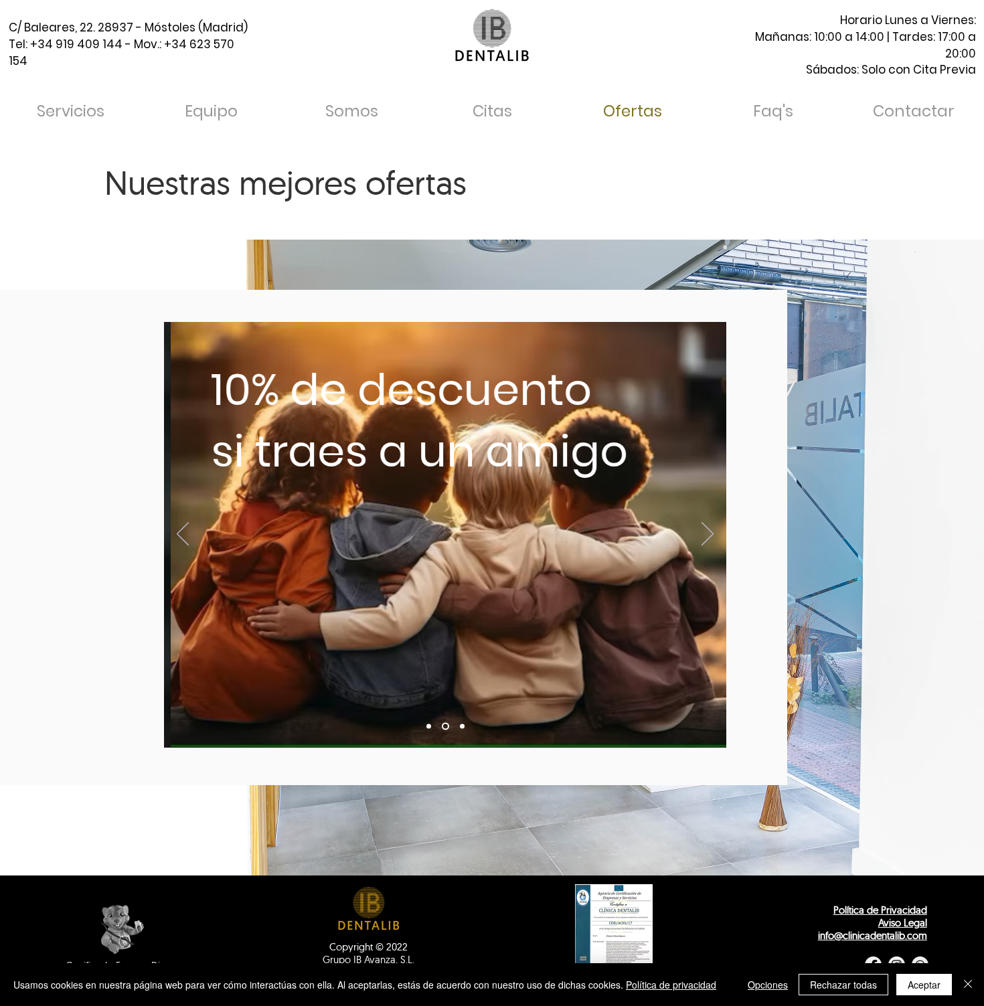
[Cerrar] (968, 984)
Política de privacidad (671, 984)
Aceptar (924, 984)
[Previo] (183, 535)
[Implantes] (428, 726)
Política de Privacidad (880, 910)
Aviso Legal (902, 922)
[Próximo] (708, 535)
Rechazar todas (843, 984)
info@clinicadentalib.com (872, 935)
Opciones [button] (768, 984)
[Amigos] (445, 726)
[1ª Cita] (462, 726)
